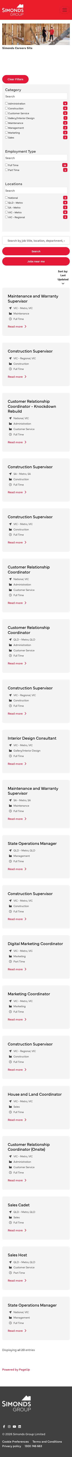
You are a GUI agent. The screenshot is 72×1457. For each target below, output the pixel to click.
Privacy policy (11, 1446)
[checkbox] (6, 103)
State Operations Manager (32, 843)
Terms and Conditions (47, 1441)
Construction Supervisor (30, 351)
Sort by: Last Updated (63, 275)
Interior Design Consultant (32, 738)
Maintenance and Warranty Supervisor (33, 298)
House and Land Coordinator (35, 1094)
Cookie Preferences (15, 1441)
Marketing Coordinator (29, 993)
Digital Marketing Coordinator (35, 943)
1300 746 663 (33, 1446)
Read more (15, 326)
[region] (36, 825)
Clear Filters (15, 79)
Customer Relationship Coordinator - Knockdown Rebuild (32, 406)
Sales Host (17, 1254)
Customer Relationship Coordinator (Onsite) (29, 1146)
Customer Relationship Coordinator (29, 569)
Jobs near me (36, 261)
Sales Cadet (19, 1204)
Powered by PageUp (16, 1369)
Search (36, 251)
